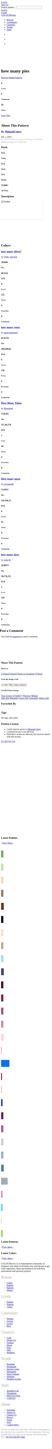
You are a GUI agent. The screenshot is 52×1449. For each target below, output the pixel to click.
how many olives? (11, 251)
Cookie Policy (13, 1425)
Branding (11, 1364)
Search (4, 10)
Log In (4, 2)
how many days (10, 554)
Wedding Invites (14, 1379)
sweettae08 (9, 484)
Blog (9, 1326)
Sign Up (4, 5)
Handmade (11, 1367)
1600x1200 (44, 698)
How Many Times (11, 403)
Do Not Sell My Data (15, 1437)
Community (12, 22)
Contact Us (12, 1415)
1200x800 (33, 698)
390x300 (5, 698)
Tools (9, 30)
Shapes (10, 1290)
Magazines (11, 1371)
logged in (17, 636)
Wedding (11, 1352)
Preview (27, 696)
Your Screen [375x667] (11, 696)
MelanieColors (13, 131)
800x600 (14, 698)
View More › (7, 843)
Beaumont (8, 408)
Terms (9, 1420)
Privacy (10, 1417)
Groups (10, 1321)
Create (4, 12)
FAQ (9, 1422)
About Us (11, 1412)
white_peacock (10, 257)
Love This (5, 115)
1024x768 (23, 698)
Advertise (11, 1410)
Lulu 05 (7, 560)
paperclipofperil (11, 332)
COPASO (11, 1398)
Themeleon (12, 1393)
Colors (9, 1283)
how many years (10, 327)
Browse (10, 20)
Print (9, 1348)
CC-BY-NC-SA (8, 741)
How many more (10, 478)
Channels (11, 25)
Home (9, 1345)
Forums (10, 1318)
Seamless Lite (13, 1391)
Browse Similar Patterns (11, 77)
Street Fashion (13, 1374)
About (5, 1404)
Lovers (10, 1323)
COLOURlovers (8, 15)
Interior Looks (13, 1369)
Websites (10, 1376)
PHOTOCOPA (13, 1396)
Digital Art (11, 1340)
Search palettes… (8, 7)
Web (9, 1350)
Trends (10, 27)
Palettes (10, 1285)
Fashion (10, 1343)
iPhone (35, 696)
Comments (5, 99)
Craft (9, 1338)
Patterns (10, 1288)
